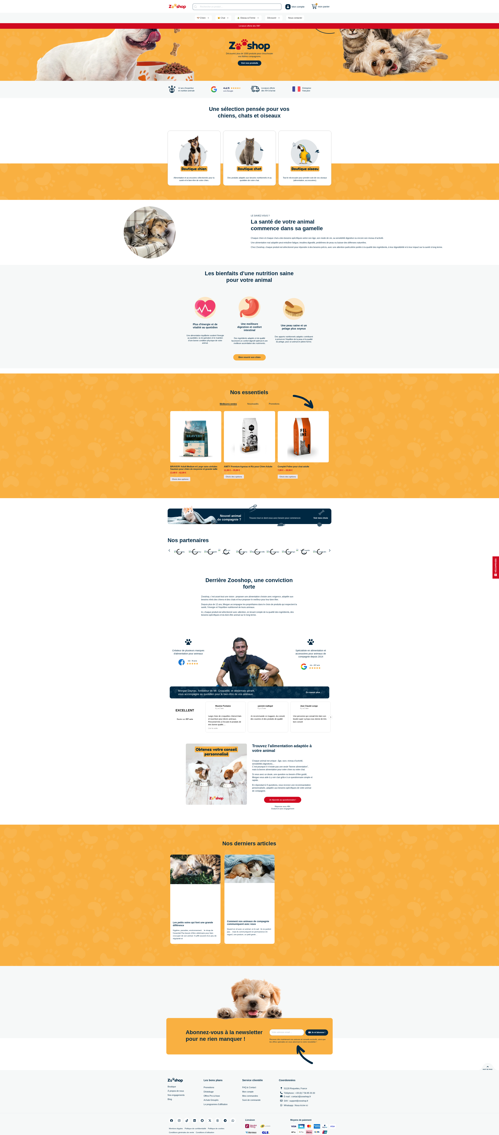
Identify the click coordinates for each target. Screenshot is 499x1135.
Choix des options (180, 479)
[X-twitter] (210, 1101)
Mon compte (298, 6)
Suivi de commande (251, 1081)
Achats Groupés (211, 1081)
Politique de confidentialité (195, 1109)
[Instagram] (179, 1101)
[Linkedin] (194, 1101)
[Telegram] (225, 1101)
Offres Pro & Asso (212, 1077)
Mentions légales (176, 1109)
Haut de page (488, 1050)
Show (496, 567)
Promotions (209, 1068)
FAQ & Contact (249, 1068)
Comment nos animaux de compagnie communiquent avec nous (248, 905)
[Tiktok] (187, 1101)
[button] (169, 555)
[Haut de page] (488, 1048)
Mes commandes (250, 1077)
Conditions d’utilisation (205, 1113)
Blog (170, 1080)
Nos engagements (176, 1076)
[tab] (228, 404)
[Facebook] (171, 1101)
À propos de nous (176, 1072)
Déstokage (209, 1073)
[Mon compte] (288, 6)
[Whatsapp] (233, 1101)
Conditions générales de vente (181, 1113)
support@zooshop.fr (299, 1082)
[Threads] (217, 1101)
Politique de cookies (216, 1109)
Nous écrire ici (301, 1086)
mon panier (324, 6)
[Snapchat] (202, 1101)
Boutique (172, 1068)
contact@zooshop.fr (301, 1077)
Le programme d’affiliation (216, 1085)
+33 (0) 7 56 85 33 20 (305, 1074)
